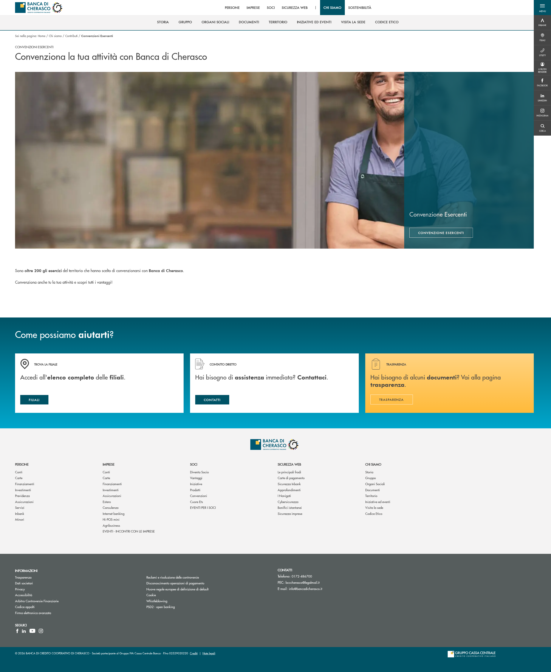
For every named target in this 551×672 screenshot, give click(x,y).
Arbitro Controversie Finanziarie (53, 601)
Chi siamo (55, 36)
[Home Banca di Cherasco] (38, 7)
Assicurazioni (24, 501)
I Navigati (284, 495)
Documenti (372, 490)
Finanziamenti (24, 484)
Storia (369, 472)
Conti (18, 472)
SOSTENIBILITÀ (359, 7)
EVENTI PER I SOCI (203, 507)
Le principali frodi (289, 472)
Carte (18, 477)
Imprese (109, 464)
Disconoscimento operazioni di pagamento (191, 583)
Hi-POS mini (111, 519)
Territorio (371, 495)
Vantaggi (196, 477)
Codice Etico (373, 513)
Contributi (71, 36)
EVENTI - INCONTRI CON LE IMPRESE (129, 531)
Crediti (194, 653)
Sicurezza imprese (290, 513)
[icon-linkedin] (24, 631)
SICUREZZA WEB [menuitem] (295, 7)
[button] (542, 7)
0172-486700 (302, 576)
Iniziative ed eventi (377, 501)
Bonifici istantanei (290, 507)
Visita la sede (374, 507)
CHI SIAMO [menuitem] (332, 7)
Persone (22, 464)
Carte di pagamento (291, 477)
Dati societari (24, 583)
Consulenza (110, 507)
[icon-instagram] (41, 631)
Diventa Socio (199, 472)
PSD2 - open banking (160, 606)
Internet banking (113, 513)
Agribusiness (111, 525)
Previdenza (22, 495)
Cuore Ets (196, 501)
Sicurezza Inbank (289, 484)
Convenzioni (198, 495)
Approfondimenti (289, 490)
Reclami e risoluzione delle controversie (172, 577)
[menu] (298, 7)
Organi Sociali (375, 484)
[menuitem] (163, 22)
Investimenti (23, 490)
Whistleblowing (156, 601)
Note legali (209, 653)
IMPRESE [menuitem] (253, 7)
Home (41, 36)
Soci (193, 464)
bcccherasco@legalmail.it (303, 582)
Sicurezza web (289, 464)
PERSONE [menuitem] (232, 7)
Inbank (19, 513)
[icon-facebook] (17, 631)
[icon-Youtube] (32, 631)
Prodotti (195, 490)
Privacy (20, 589)
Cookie (151, 595)
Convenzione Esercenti (441, 233)
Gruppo (370, 477)
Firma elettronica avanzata (33, 612)
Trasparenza (23, 577)
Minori (19, 519)
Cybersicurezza (288, 501)
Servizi (19, 507)
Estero (107, 501)
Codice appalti (25, 606)
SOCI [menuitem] (271, 7)
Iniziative (196, 484)
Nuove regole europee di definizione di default (177, 589)
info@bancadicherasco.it (305, 588)
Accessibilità (23, 595)
